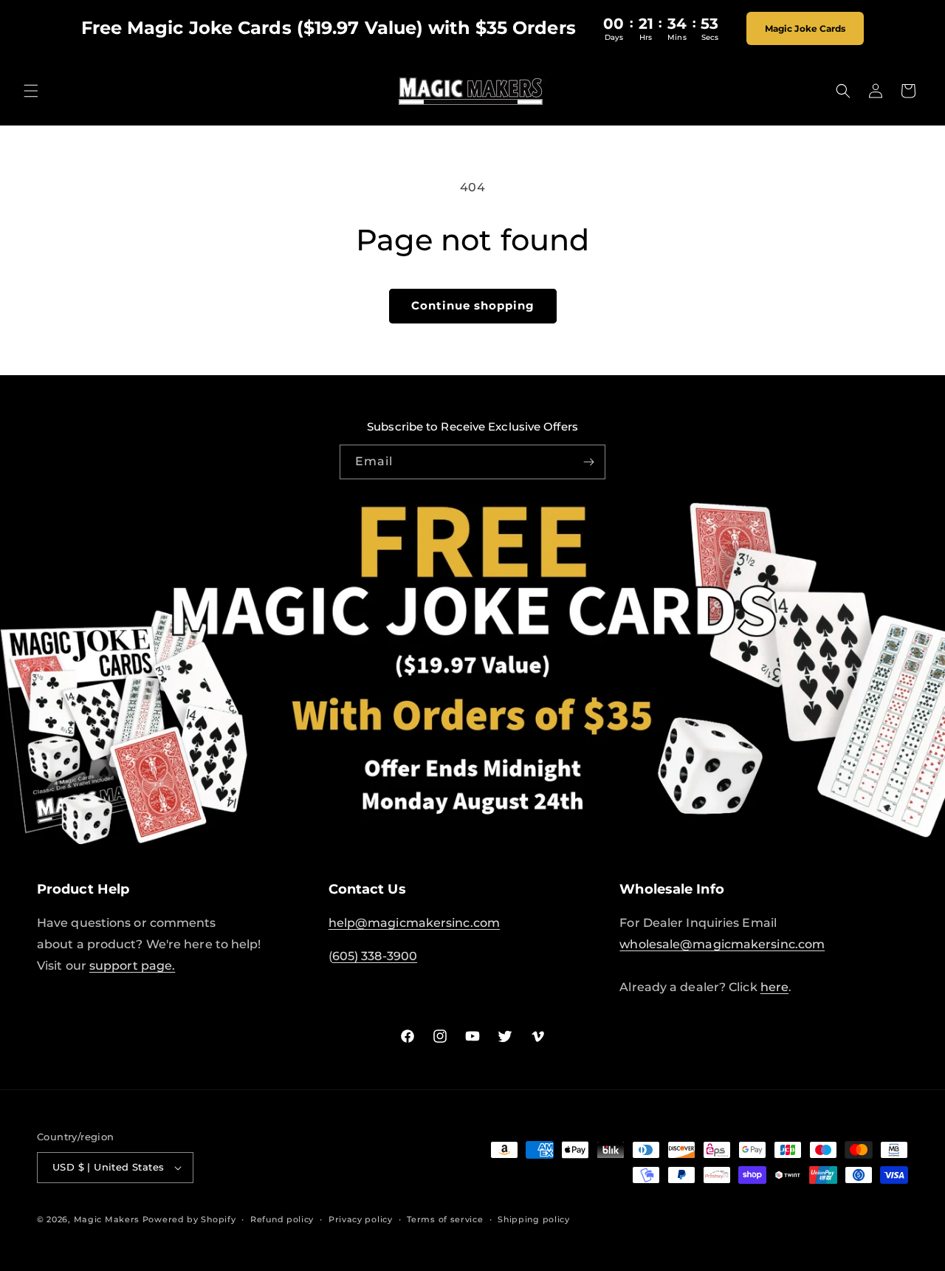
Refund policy (282, 1219)
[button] (31, 91)
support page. (132, 966)
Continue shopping (473, 305)
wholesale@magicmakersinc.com (722, 944)
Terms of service (445, 1219)
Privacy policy (361, 1219)
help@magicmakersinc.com (414, 923)
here (774, 987)
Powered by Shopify (189, 1219)
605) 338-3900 (374, 956)
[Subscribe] (588, 462)
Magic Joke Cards (805, 28)
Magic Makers (107, 1219)
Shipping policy (534, 1219)
